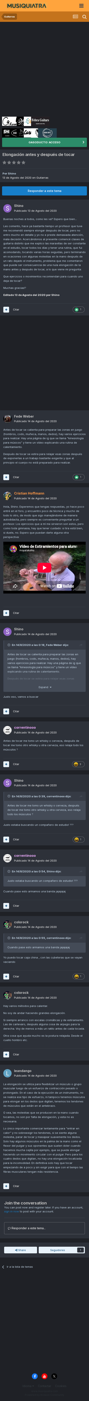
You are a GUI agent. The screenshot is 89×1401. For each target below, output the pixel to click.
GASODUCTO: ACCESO (44, 142)
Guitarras (42, 177)
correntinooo (56, 796)
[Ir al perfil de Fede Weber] (7, 419)
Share (21, 1250)
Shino (12, 173)
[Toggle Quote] (9, 645)
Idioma (27, 1386)
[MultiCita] (6, 310)
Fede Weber (54, 645)
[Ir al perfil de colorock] (7, 924)
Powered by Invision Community (44, 1394)
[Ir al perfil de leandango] (7, 1073)
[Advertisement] (44, 68)
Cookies (60, 1386)
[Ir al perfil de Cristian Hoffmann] (7, 496)
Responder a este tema (44, 191)
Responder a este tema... (28, 1228)
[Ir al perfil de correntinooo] (7, 730)
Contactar (44, 1386)
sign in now (11, 1211)
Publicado (35, 210)
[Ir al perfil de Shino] (7, 208)
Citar (16, 309)
